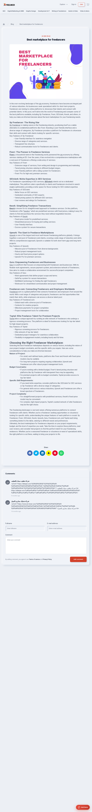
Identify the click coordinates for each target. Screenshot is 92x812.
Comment (8, 535)
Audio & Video (73, 11)
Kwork (25, 216)
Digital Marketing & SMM (16, 11)
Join (81, 4)
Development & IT (44, 11)
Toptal (12, 318)
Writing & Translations (59, 11)
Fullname (8, 523)
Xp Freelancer (15, 125)
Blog (12, 24)
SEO (4, 11)
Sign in (73, 4)
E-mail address (52, 523)
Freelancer (14, 291)
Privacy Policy (47, 559)
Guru (11, 265)
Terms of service (34, 559)
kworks (27, 211)
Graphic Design (31, 11)
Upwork (12, 235)
